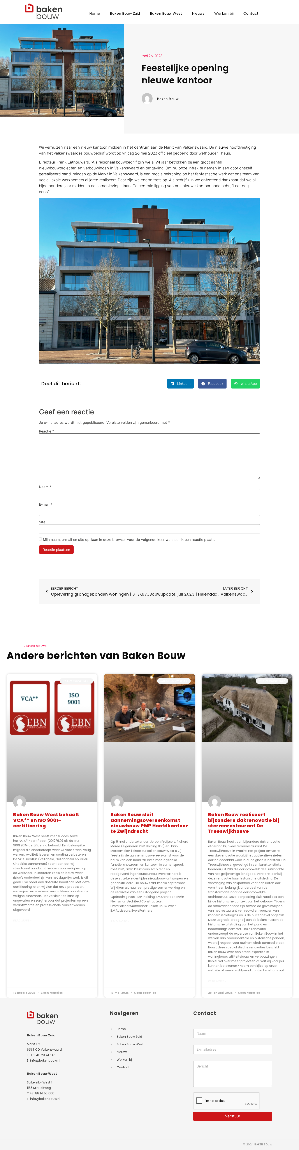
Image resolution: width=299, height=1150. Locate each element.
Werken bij (224, 13)
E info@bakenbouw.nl (43, 1060)
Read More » (22, 920)
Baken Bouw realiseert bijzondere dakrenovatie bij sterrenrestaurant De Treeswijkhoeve (244, 823)
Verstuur (232, 1116)
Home (94, 13)
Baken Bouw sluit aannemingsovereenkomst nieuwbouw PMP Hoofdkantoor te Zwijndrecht (149, 823)
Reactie (46, 431)
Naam (45, 487)
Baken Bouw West (166, 13)
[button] (180, 384)
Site (42, 522)
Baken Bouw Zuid (125, 13)
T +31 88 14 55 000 (40, 1093)
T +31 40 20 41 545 (41, 1055)
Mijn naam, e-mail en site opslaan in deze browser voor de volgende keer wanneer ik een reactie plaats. (129, 539)
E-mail (45, 504)
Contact (251, 13)
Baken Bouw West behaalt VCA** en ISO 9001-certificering (46, 820)
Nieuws (198, 13)
